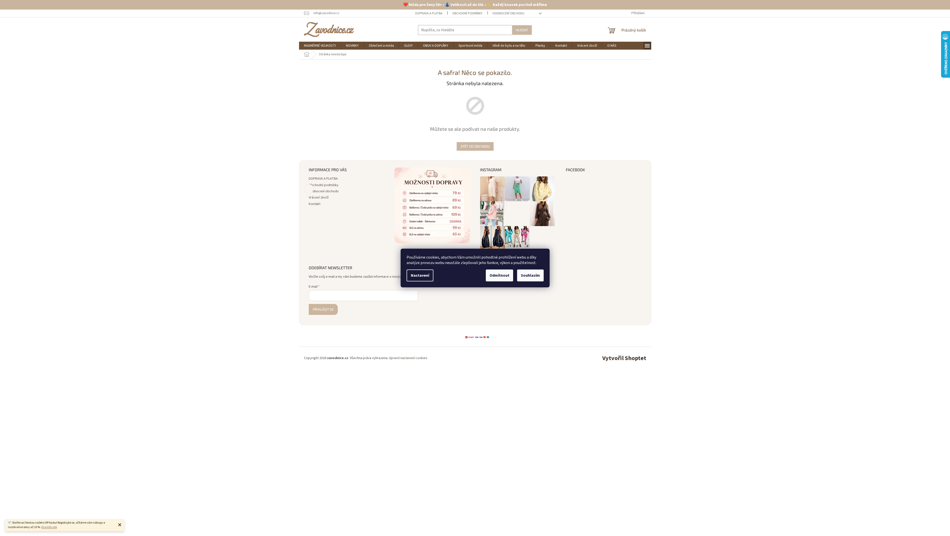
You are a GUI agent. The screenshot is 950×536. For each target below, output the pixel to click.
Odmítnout (499, 275)
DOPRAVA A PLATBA (428, 13)
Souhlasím (530, 275)
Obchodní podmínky (467, 13)
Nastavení (420, 275)
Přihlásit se (323, 309)
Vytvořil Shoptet (624, 358)
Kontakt (314, 203)
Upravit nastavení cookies (408, 358)
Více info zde (49, 527)
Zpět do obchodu (475, 146)
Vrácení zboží (319, 197)
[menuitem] (320, 46)
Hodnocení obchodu (508, 13)
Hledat (522, 30)
